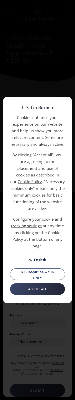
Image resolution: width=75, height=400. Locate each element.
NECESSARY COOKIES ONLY (37, 275)
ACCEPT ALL (37, 289)
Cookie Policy (30, 181)
